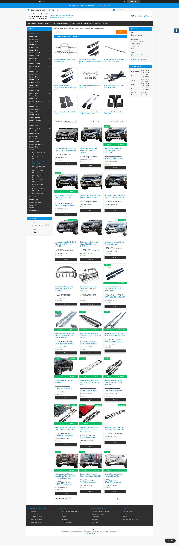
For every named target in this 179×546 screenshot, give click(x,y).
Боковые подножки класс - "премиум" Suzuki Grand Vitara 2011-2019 (90, 61)
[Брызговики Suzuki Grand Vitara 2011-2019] (115, 101)
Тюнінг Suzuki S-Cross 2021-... (39, 153)
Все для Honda (34, 80)
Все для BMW (33, 42)
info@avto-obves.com (140, 59)
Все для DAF (33, 61)
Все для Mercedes (35, 117)
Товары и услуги (62, 28)
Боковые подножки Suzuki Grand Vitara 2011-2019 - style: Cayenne (113, 289)
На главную (32, 23)
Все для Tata (33, 197)
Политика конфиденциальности (107, 531)
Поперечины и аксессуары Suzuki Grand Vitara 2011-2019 (89, 113)
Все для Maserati (34, 109)
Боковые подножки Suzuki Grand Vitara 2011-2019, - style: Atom (113, 382)
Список (124, 121)
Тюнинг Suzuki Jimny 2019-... (38, 185)
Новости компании (36, 519)
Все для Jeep (33, 93)
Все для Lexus (33, 107)
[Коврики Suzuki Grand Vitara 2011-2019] (65, 101)
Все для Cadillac (34, 47)
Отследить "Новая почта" (130, 519)
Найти (121, 32)
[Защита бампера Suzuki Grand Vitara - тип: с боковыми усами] (66, 135)
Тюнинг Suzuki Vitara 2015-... (38, 158)
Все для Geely (34, 74)
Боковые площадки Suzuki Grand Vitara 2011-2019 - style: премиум (89, 429)
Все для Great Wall (35, 77)
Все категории (34, 33)
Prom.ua (98, 528)
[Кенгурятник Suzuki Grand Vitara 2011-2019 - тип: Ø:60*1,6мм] (66, 274)
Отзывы (125, 517)
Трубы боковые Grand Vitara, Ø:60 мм (65, 381)
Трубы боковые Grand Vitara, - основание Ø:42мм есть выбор (115, 335)
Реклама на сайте (36, 522)
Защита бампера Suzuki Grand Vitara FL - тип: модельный (90, 196)
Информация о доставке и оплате (96, 23)
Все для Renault (34, 133)
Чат (172, 540)
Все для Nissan (34, 123)
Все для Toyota (34, 200)
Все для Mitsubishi (35, 120)
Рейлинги (95, 519)
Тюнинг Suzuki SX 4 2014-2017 (38, 176)
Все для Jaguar (34, 90)
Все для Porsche (34, 131)
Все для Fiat (33, 69)
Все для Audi (33, 39)
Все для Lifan (33, 104)
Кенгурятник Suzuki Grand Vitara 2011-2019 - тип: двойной (88, 150)
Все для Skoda (34, 142)
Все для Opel (33, 125)
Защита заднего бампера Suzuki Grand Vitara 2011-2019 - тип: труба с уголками (65, 476)
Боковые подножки (98, 514)
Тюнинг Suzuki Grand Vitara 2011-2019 (38, 162)
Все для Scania (34, 136)
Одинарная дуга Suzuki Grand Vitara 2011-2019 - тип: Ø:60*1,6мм (65, 244)
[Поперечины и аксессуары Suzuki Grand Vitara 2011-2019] (90, 101)
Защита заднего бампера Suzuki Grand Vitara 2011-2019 (114, 60)
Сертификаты (66, 519)
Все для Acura (33, 36)
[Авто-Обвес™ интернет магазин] (37, 16)
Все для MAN (33, 112)
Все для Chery (34, 50)
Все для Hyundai (34, 82)
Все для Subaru (34, 147)
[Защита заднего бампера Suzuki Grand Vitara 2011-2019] (115, 49)
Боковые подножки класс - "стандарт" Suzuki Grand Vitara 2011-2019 (65, 87)
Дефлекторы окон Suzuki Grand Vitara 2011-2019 (114, 86)
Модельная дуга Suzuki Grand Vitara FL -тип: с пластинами (115, 196)
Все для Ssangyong (35, 144)
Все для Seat (33, 139)
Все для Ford (33, 72)
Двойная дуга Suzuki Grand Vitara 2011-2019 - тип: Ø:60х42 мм (89, 244)
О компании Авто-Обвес (61, 23)
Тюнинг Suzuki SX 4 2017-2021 (38, 171)
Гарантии (64, 514)
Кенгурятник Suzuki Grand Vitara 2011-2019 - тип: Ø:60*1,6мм (64, 289)
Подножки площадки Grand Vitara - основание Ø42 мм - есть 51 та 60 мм (64, 336)
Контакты (33, 511)
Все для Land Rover (35, 101)
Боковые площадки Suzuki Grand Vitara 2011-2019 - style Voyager (90, 336)
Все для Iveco (33, 85)
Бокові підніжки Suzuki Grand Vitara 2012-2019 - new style (114, 428)
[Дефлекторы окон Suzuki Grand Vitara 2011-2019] (115, 75)
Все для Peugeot (34, 128)
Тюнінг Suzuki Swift (38, 193)
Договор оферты (128, 511)
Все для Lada (33, 98)
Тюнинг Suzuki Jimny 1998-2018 (38, 190)
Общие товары (34, 210)
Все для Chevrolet (35, 53)
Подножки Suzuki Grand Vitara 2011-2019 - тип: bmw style (65, 428)
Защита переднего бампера (100, 511)
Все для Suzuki (34, 150)
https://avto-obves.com (140, 55)
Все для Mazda (34, 115)
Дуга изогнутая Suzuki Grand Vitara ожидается (114, 243)
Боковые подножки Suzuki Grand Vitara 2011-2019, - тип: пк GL (90, 382)
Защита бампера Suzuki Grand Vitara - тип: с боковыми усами (65, 149)
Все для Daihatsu (34, 63)
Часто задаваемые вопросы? (70, 511)
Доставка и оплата (36, 517)
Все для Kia (33, 96)
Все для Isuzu (33, 88)
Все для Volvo (33, 205)
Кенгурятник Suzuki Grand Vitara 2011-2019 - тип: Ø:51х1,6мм (113, 150)
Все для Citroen (34, 55)
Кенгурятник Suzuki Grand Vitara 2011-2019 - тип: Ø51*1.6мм (64, 197)
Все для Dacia (33, 58)
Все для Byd (33, 45)
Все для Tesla (33, 208)
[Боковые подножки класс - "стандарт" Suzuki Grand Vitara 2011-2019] (65, 75)
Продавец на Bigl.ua (89, 530)
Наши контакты (77, 23)
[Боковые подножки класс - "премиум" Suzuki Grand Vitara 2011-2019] (90, 49)
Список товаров (43, 23)
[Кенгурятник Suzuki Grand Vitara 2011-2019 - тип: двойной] (90, 135)
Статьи (125, 514)
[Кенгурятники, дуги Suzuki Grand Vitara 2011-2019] (65, 49)
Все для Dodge (34, 66)
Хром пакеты (96, 517)
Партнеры (64, 517)
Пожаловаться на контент (89, 531)
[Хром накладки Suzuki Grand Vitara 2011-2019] (90, 75)
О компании (34, 514)
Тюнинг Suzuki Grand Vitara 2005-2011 (38, 167)
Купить (66, 164)
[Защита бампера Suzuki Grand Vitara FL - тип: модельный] (90, 182)
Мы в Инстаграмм (97, 522)
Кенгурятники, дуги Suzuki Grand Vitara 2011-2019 (64, 60)
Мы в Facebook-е (67, 522)
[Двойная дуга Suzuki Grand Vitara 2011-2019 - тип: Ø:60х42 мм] (90, 229)
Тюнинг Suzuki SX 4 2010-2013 (38, 181)
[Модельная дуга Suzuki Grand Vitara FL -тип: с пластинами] (115, 182)
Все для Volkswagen (35, 202)
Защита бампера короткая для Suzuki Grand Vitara (114, 475)
